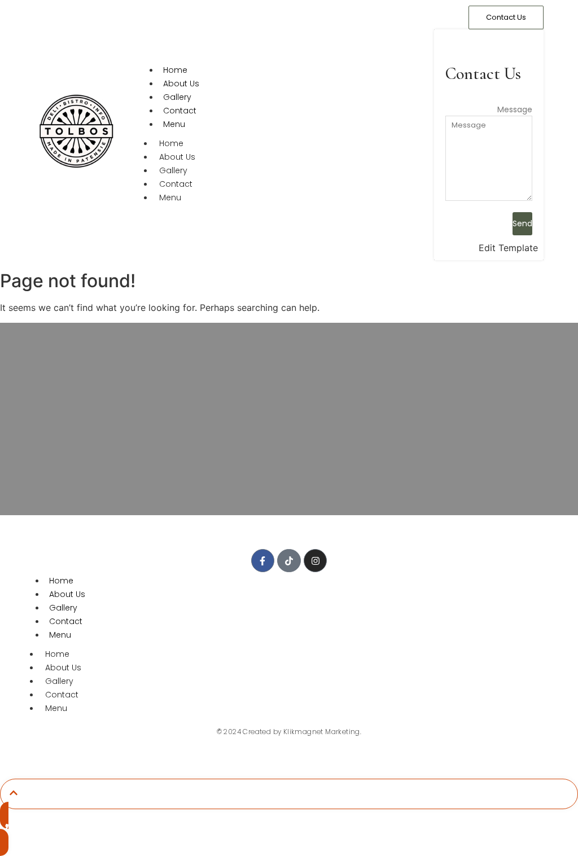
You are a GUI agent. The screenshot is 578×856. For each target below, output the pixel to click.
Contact (179, 110)
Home (175, 70)
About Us (181, 83)
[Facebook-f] (263, 561)
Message (514, 109)
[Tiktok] (289, 561)
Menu (174, 124)
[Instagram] (315, 561)
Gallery (177, 97)
